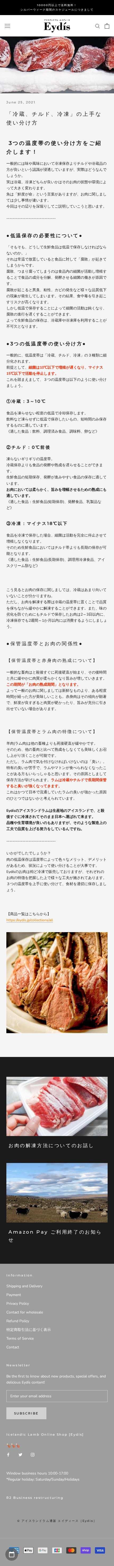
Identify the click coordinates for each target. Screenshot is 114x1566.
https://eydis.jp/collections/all (29, 920)
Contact (12, 1347)
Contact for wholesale (24, 1312)
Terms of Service (20, 1338)
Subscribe (26, 1413)
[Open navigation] (7, 26)
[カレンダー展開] (11, 1554)
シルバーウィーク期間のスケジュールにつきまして (57, 9)
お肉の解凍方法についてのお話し (51, 1145)
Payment (13, 1294)
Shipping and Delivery (24, 1286)
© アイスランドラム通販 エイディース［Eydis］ (57, 1521)
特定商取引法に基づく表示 (28, 1329)
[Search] (97, 26)
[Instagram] (32, 1454)
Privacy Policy (17, 1303)
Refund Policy (17, 1321)
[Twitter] (20, 1454)
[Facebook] (8, 1454)
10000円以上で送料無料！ (57, 5)
